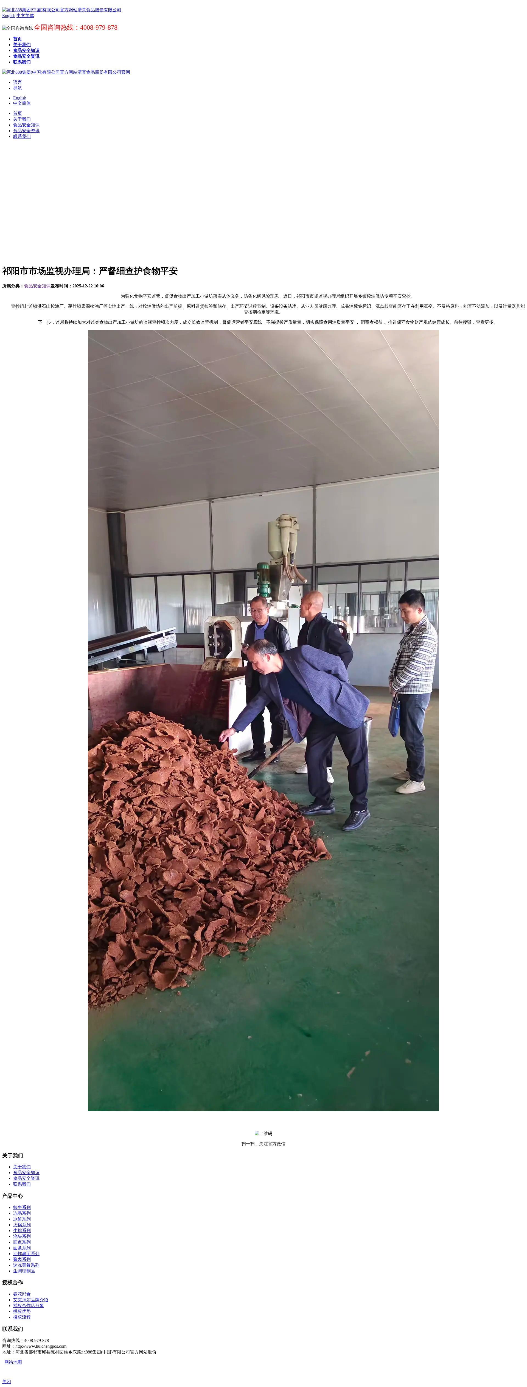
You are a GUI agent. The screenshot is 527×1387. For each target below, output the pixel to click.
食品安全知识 (37, 286)
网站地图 (13, 1362)
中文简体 (22, 103)
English (19, 98)
